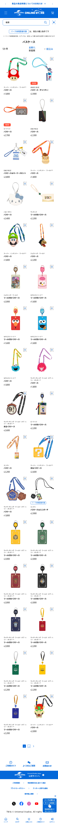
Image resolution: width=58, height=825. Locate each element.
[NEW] (42, 69)
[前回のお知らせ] (5, 4)
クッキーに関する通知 (40, 788)
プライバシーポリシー (18, 788)
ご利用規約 (16, 783)
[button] (6, 12)
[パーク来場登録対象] (42, 489)
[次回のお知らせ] (52, 4)
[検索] (46, 22)
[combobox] (26, 22)
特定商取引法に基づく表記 (37, 783)
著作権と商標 (29, 794)
